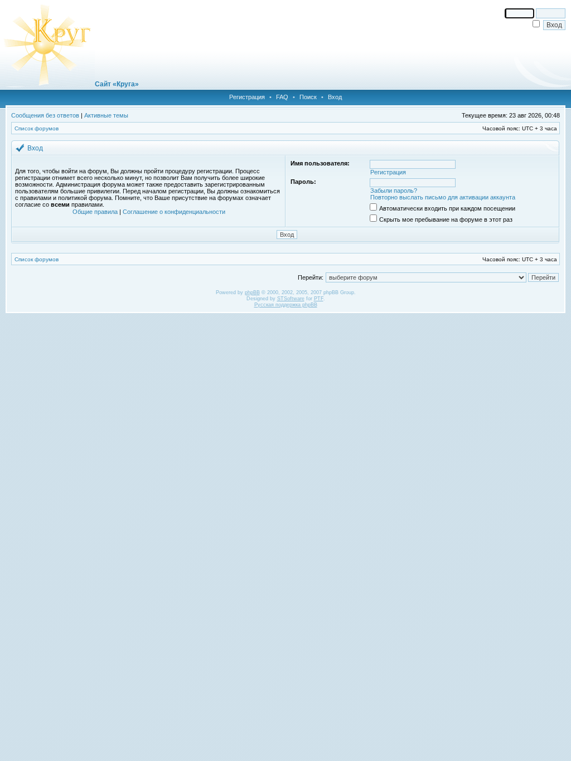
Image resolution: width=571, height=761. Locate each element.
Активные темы (106, 115)
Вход (335, 97)
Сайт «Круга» (117, 84)
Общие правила (95, 211)
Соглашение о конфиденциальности (174, 211)
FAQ (282, 97)
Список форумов (36, 128)
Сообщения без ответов (45, 115)
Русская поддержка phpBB (285, 305)
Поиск (308, 97)
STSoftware (290, 298)
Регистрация (247, 97)
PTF (318, 298)
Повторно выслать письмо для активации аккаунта (442, 197)
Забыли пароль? (393, 190)
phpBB (252, 292)
